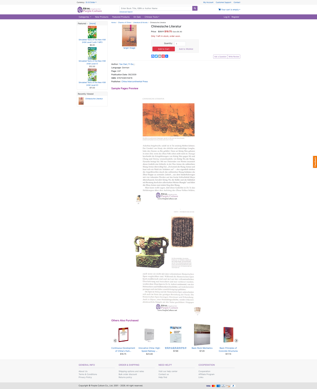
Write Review (234, 57)
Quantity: (168, 43)
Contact (237, 2)
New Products (101, 17)
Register (235, 17)
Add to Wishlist (186, 49)
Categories (84, 17)
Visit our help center (167, 371)
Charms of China (124, 22)
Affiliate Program (206, 374)
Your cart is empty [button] (230, 9)
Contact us (163, 374)
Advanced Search (126, 12)
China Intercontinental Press (134, 81)
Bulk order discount (128, 374)
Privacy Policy (85, 377)
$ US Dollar (90, 2)
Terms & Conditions (88, 374)
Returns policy (125, 377)
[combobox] (155, 8)
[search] (195, 8)
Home (113, 22)
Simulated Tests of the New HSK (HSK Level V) (92, 62)
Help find (162, 377)
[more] (92, 23)
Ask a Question (220, 57)
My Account (208, 2)
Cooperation (204, 371)
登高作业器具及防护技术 (176, 348)
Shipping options (126, 371)
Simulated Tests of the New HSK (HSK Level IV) (92, 83)
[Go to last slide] (115, 341)
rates (141, 371)
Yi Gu (130, 64)
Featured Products (121, 17)
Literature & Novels (140, 22)
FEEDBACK (315, 162)
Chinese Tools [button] (151, 17)
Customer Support (223, 2)
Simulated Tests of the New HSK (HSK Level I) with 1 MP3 (92, 41)
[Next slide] (236, 341)
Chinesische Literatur (94, 99)
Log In (227, 17)
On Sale (137, 17)
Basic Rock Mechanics (202, 348)
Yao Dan (123, 64)
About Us (83, 371)
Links (200, 377)
